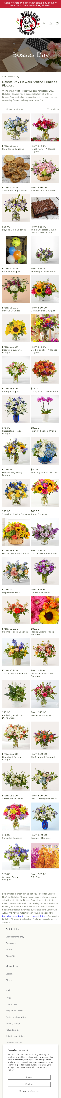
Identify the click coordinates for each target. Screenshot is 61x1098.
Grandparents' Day (15, 936)
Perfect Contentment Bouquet (42, 674)
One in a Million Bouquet (44, 553)
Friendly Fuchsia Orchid (43, 431)
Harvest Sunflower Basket (16, 553)
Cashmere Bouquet (12, 798)
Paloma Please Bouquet (15, 632)
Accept (29, 1077)
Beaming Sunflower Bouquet (12, 351)
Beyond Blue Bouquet (14, 230)
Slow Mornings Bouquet (44, 798)
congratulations (39, 916)
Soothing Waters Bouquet (45, 472)
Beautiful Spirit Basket (43, 190)
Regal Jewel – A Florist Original (43, 150)
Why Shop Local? (14, 1010)
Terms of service (14, 1042)
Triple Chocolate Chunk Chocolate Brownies (43, 231)
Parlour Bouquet (11, 310)
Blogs (8, 980)
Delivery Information (16, 1017)
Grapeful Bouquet (40, 592)
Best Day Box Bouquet (43, 310)
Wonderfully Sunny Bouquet (12, 473)
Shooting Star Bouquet (43, 271)
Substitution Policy (15, 1036)
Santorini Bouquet (41, 838)
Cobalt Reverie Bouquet (15, 673)
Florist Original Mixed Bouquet (42, 633)
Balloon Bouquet (11, 271)
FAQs (8, 998)
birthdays (7, 916)
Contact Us (11, 1004)
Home (5, 77)
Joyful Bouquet (39, 514)
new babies (19, 916)
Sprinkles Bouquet (12, 838)
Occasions (11, 943)
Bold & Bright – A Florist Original (44, 351)
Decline (29, 1084)
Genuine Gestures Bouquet (11, 878)
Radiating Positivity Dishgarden (12, 716)
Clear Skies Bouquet (13, 149)
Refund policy (12, 1030)
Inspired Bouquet (11, 592)
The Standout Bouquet (43, 757)
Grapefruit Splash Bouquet (11, 758)
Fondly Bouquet (10, 391)
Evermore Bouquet (41, 715)
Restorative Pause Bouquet (11, 432)
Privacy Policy (13, 1023)
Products (10, 949)
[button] (44, 23)
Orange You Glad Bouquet (45, 391)
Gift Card (35, 877)
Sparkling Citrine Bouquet (16, 514)
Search (9, 974)
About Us (10, 956)
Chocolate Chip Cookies (15, 190)
